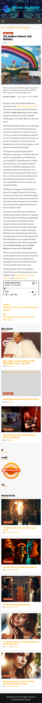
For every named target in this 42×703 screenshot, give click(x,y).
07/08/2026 (15, 607)
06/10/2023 (10, 366)
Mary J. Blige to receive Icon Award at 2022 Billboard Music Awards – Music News (19, 362)
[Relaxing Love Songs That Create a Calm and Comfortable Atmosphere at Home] (21, 666)
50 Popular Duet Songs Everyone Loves (16, 604)
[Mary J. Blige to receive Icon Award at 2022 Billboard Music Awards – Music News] (21, 345)
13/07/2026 (15, 686)
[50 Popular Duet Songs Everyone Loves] (21, 589)
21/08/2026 (15, 533)
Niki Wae (7, 533)
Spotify (18, 275)
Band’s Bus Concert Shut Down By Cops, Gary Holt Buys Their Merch (19, 436)
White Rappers (8, 33)
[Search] (39, 21)
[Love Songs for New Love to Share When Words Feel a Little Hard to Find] (21, 626)
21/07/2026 (15, 647)
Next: (18, 317)
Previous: (20, 307)
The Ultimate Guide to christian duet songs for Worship (20, 529)
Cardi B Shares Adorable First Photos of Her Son (21, 399)
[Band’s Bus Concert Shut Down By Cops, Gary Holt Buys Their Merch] (21, 419)
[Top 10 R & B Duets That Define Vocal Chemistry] (21, 552)
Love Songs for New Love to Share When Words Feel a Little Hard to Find (21, 643)
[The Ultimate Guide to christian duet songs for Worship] (21, 512)
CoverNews (15, 699)
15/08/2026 (15, 570)
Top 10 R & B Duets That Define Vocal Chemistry (20, 567)
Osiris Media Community (26, 106)
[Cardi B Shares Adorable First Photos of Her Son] (21, 383)
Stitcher (6, 278)
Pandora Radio (8, 522)
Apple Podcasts (28, 275)
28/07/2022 (10, 43)
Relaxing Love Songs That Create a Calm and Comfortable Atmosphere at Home (19, 682)
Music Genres (8, 636)
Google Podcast (20, 278)
